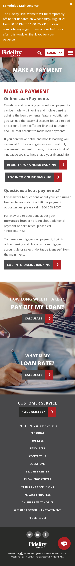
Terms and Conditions (37, 487)
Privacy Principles (37, 494)
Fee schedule (37, 518)
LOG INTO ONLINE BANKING (28, 265)
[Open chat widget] (64, 543)
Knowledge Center (37, 479)
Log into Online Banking (29, 177)
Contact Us (37, 456)
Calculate (33, 318)
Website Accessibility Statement (37, 510)
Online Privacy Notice (37, 502)
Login (52, 53)
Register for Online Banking (31, 164)
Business (37, 440)
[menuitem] (37, 433)
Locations (37, 464)
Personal (37, 433)
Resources (37, 448)
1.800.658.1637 (33, 412)
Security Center (37, 471)
